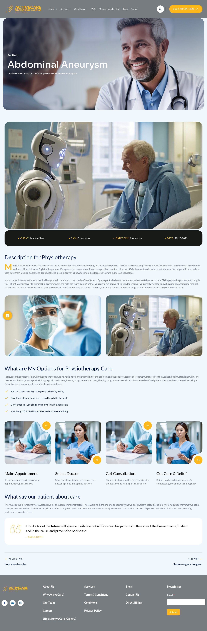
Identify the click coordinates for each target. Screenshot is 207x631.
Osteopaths (83, 238)
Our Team (49, 603)
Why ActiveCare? (53, 594)
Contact (134, 9)
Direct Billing (134, 603)
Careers (47, 611)
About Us (48, 586)
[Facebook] (5, 603)
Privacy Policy (93, 611)
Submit (173, 612)
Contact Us (132, 594)
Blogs (125, 9)
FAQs (93, 9)
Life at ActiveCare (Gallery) (59, 619)
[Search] (160, 9)
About (51, 9)
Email (170, 594)
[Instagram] (21, 603)
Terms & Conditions (96, 594)
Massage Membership (109, 9)
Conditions (79, 9)
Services (64, 9)
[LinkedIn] (13, 603)
